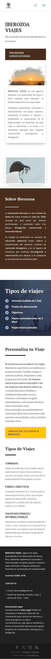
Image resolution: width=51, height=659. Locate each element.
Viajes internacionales (24, 327)
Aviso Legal (26, 610)
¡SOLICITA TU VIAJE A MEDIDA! (23, 432)
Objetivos (17, 312)
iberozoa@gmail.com (23, 590)
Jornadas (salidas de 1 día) (26, 300)
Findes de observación (24, 306)
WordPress (33, 655)
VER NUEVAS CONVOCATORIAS (19, 54)
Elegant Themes (31, 652)
